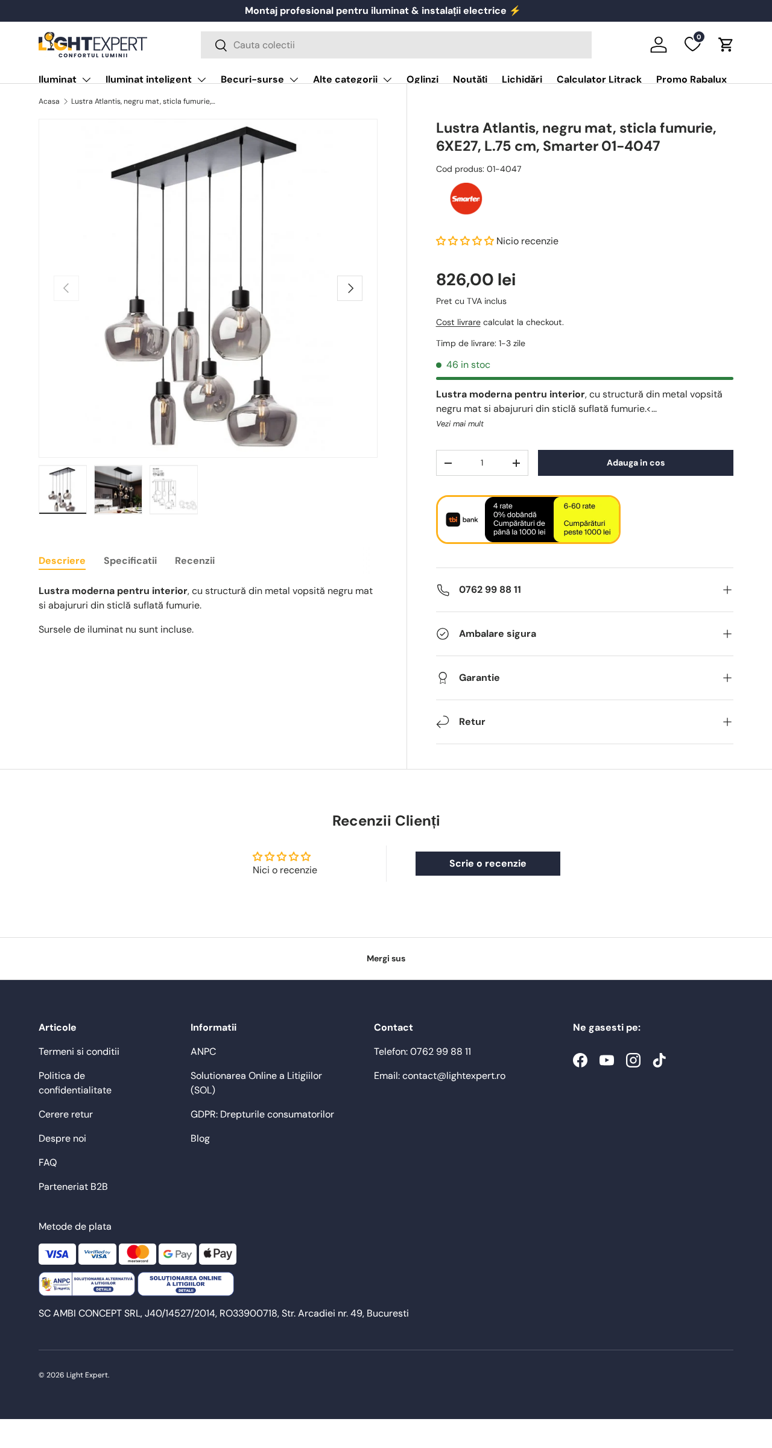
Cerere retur (66, 1114)
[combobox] (396, 44)
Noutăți (470, 79)
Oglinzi (422, 79)
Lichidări (522, 79)
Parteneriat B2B (73, 1186)
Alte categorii (345, 79)
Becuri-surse (252, 79)
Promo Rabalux (691, 79)
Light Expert (87, 1375)
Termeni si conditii (79, 1051)
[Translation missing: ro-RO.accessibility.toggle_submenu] (86, 79)
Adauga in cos (636, 462)
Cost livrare (458, 322)
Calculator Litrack (599, 79)
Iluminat (58, 79)
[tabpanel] (208, 610)
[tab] (62, 560)
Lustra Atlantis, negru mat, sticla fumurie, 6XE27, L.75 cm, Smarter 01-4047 (143, 101)
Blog (200, 1138)
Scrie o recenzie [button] (488, 863)
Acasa (49, 101)
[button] (726, 44)
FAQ (48, 1162)
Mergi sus (386, 958)
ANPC (203, 1051)
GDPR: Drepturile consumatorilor (262, 1114)
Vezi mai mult (460, 424)
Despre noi (62, 1138)
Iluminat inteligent (149, 79)
